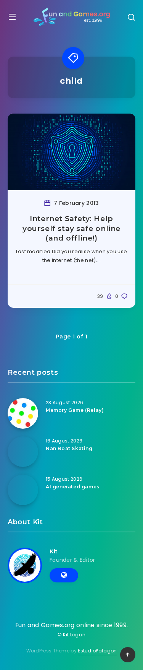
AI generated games (73, 486)
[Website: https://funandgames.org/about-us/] (64, 575)
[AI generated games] (23, 490)
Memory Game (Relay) (75, 410)
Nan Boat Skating (69, 448)
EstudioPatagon (97, 650)
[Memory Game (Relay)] (23, 413)
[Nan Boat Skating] (23, 451)
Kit (54, 551)
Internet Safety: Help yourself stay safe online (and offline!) (71, 228)
